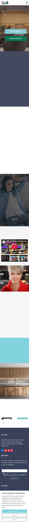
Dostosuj (14, 515)
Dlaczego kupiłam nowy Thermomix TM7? (14, 151)
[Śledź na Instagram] (8, 450)
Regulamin (10, 474)
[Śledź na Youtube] (5, 450)
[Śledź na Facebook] (2, 450)
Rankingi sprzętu (16, 38)
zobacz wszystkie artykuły (14, 169)
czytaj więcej (14, 331)
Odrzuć (14, 519)
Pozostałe (14, 145)
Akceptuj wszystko (14, 511)
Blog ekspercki (15, 31)
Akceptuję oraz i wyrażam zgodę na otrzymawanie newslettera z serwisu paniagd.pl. (15, 475)
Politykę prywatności (18, 474)
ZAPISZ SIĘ (14, 478)
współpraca (14, 354)
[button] (14, 84)
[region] (14, 507)
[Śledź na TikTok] (11, 450)
